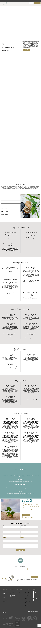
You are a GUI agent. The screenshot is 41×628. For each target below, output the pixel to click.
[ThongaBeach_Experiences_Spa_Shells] (20, 92)
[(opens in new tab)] (20, 560)
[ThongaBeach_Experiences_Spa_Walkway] (20, 66)
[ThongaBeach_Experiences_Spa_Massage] (20, 119)
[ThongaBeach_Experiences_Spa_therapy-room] (20, 167)
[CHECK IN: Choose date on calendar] (4, 537)
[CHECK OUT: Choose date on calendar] (22, 537)
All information (27, 606)
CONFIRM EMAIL (23, 529)
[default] (20, 143)
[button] (12, 3)
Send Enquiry (20, 550)
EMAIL (4, 529)
